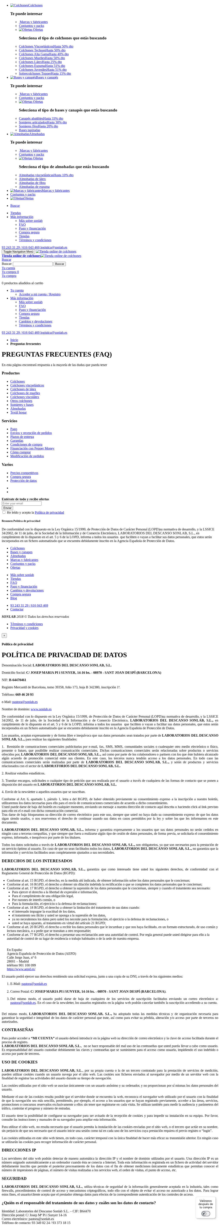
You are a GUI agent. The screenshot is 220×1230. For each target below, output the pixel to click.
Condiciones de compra (26, 444)
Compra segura (20, 477)
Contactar (16, 609)
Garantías (16, 440)
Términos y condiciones (26, 624)
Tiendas (15, 579)
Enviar (7, 508)
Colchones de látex (23, 389)
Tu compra (9, 276)
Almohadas (18, 408)
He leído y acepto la (35, 512)
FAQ (13, 582)
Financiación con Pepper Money (32, 448)
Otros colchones (21, 401)
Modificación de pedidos (27, 456)
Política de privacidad (49, 512)
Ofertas (37, 29)
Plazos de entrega (22, 437)
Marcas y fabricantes (33, 22)
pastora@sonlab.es (25, 702)
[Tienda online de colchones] (56, 251)
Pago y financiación (23, 586)
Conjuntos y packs (31, 26)
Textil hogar (18, 412)
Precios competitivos (24, 473)
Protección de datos (23, 480)
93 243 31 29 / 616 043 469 (29, 605)
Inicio (14, 340)
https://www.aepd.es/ (21, 969)
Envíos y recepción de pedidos (31, 433)
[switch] (206, 1213)
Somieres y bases (22, 404)
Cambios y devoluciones (27, 590)
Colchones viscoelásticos (27, 385)
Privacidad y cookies (24, 628)
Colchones (17, 381)
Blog (13, 598)
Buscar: (7, 264)
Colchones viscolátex (24, 397)
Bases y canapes (21, 552)
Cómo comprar (20, 452)
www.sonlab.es (41, 709)
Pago (13, 429)
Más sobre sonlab (22, 575)
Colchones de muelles (25, 393)
